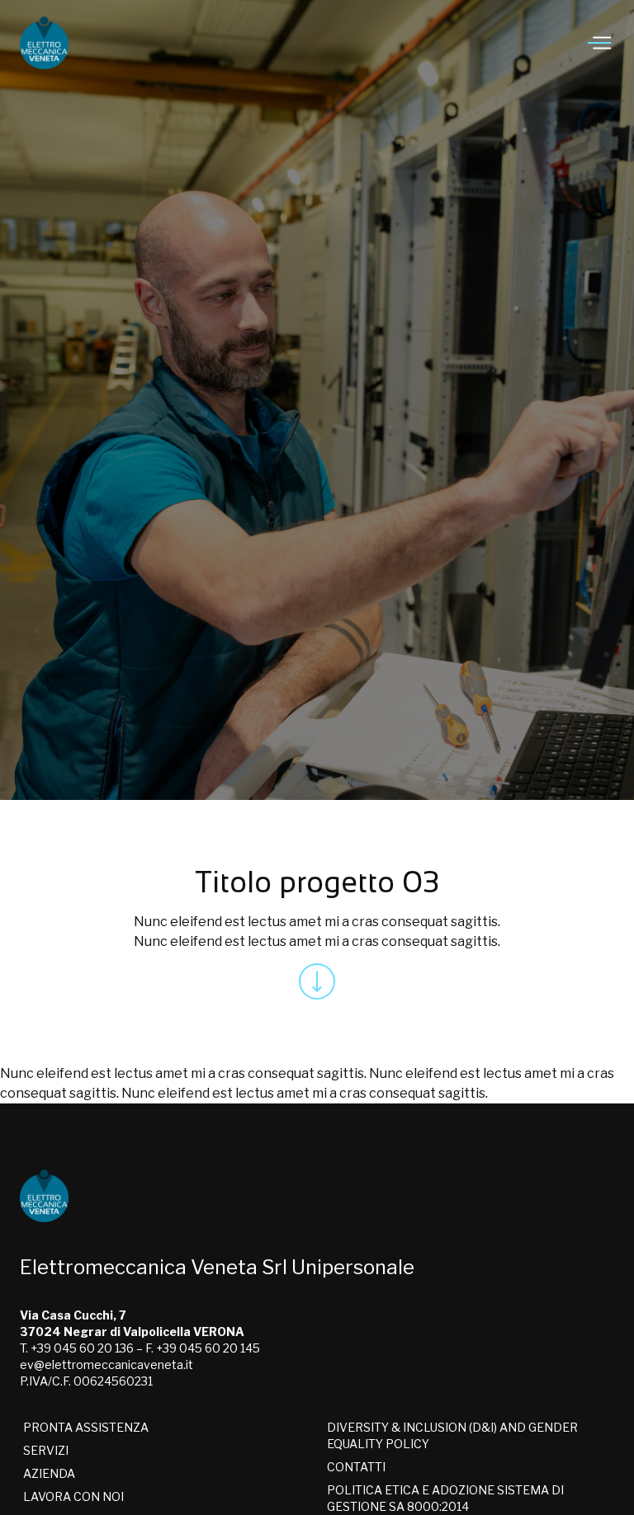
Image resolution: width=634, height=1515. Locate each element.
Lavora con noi (73, 1496)
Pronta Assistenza (86, 1427)
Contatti (356, 1467)
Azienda (49, 1473)
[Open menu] (601, 43)
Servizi (46, 1450)
